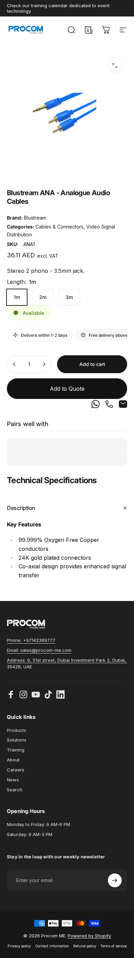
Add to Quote (67, 388)
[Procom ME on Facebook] (11, 694)
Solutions (16, 740)
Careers (15, 769)
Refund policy (84, 946)
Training (15, 750)
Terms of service (113, 946)
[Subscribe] (115, 880)
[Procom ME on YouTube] (36, 694)
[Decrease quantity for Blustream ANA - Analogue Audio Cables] (14, 364)
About (13, 759)
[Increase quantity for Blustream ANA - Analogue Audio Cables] (44, 364)
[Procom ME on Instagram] (23, 694)
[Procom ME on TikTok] (48, 694)
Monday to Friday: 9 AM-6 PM (38, 824)
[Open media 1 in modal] (115, 66)
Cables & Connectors (59, 227)
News (13, 779)
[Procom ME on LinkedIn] (60, 694)
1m (17, 297)
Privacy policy (19, 946)
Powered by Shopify (89, 935)
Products (16, 730)
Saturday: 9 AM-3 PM (29, 834)
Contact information (52, 946)
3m (69, 297)
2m (42, 297)
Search (14, 789)
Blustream (35, 218)
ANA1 (29, 244)
